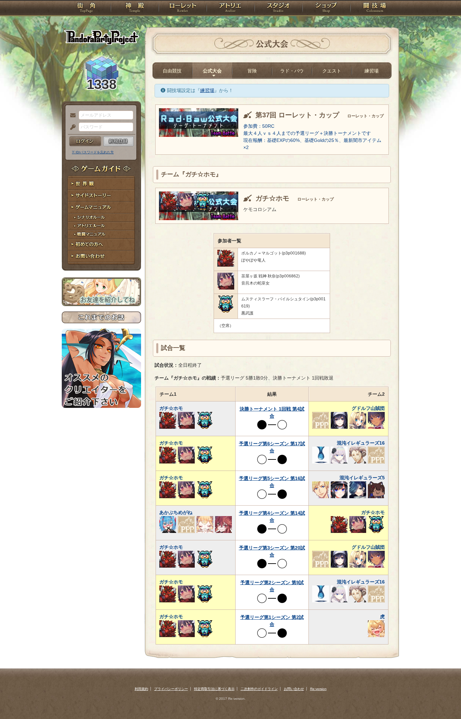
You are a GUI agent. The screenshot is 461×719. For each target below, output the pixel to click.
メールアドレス (71, 116)
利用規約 (141, 689)
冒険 (252, 70)
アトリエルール (101, 226)
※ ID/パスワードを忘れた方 (93, 152)
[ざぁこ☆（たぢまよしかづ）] (186, 208)
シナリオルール (101, 217)
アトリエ (230, 8)
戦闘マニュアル (101, 234)
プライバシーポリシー (171, 689)
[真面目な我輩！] (169, 208)
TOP (86, 8)
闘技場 (374, 8)
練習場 (371, 70)
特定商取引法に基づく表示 (214, 689)
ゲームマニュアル (101, 207)
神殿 (135, 8)
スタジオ (278, 8)
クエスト (331, 70)
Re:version (318, 689)
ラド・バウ (292, 70)
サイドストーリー (101, 196)
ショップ (326, 8)
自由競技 (172, 70)
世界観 (101, 184)
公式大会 (212, 70)
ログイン (85, 141)
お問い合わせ (101, 256)
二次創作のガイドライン (259, 689)
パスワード (71, 127)
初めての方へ (101, 244)
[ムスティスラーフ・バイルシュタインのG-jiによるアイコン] (202, 208)
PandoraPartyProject (101, 37)
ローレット (183, 8)
